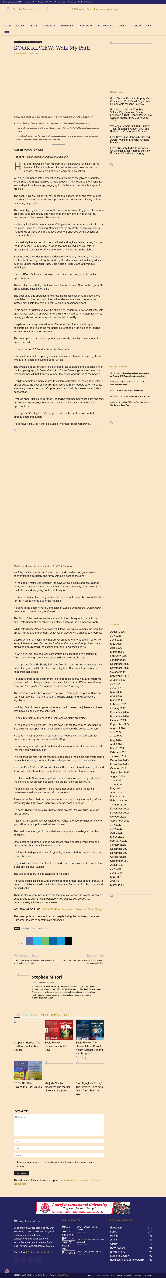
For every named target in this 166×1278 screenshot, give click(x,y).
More (6, 32)
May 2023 (116, 788)
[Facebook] (149, 2)
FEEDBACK (136, 26)
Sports (122, 26)
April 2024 (116, 744)
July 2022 (115, 824)
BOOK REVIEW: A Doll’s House (90, 1251)
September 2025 (119, 676)
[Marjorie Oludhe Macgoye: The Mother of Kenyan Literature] (59, 1070)
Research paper (105, 26)
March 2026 (117, 652)
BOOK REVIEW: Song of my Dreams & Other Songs (72, 909)
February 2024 (118, 752)
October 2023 (118, 768)
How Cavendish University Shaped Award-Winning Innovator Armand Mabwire (130, 139)
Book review (85, 26)
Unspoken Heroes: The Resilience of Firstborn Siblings (27, 1046)
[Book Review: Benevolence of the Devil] (59, 1030)
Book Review (31, 42)
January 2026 (118, 660)
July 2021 (115, 869)
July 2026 (115, 635)
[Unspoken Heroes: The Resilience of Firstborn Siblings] (28, 1030)
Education (19, 26)
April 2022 (116, 832)
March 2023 (117, 796)
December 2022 (119, 808)
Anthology (25, 928)
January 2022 (118, 844)
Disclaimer (138, 1275)
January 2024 (118, 756)
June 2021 (116, 873)
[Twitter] (157, 2)
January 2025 (118, 708)
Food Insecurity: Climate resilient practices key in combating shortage (83, 961)
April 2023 (116, 792)
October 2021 (118, 856)
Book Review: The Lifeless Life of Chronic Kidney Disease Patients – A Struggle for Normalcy (89, 1049)
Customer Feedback (86, 2)
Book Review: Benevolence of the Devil (56, 1046)
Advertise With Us (45, 2)
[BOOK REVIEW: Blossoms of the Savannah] (68, 1242)
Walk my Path (44, 928)
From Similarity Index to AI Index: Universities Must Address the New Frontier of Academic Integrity (130, 150)
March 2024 (117, 748)
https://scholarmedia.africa (43, 982)
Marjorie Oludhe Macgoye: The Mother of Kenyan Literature (57, 1086)
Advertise (91, 1275)
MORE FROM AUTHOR (55, 1015)
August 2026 (117, 631)
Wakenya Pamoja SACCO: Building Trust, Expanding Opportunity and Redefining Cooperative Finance (130, 128)
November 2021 (119, 852)
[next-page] (19, 1100)
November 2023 (119, 764)
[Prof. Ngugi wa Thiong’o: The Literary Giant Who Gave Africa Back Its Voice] (90, 1070)
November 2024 (119, 716)
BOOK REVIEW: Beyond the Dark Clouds (28, 1085)
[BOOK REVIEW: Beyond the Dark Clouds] (28, 1070)
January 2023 (118, 804)
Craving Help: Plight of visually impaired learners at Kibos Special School (34, 961)
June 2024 (116, 736)
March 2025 (117, 700)
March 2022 (117, 836)
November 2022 (119, 812)
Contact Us (71, 2)
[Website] (43, 1002)
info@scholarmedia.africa (39, 1252)
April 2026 (116, 648)
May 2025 (116, 692)
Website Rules (59, 2)
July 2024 (115, 732)
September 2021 (119, 861)
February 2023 (118, 800)
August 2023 (117, 776)
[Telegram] (61, 941)
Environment (67, 26)
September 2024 (119, 724)
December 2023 (119, 760)
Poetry (39, 42)
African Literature (20, 42)
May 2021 (116, 877)
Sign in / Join (31, 2)
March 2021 (117, 885)
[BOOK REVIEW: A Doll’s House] (68, 1254)
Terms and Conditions (124, 1275)
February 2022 (118, 840)
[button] (160, 25)
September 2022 (119, 820)
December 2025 (119, 664)
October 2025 (118, 672)
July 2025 (115, 684)
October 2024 (118, 720)
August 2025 (117, 680)
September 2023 (119, 772)
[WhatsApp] (45, 941)
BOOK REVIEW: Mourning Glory (130, 390)
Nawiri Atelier (64, 1275)
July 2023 (115, 780)
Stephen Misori (21, 53)
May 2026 (116, 643)
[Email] (68, 941)
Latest (7, 26)
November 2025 (119, 668)
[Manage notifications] (7, 1271)
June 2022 (116, 828)
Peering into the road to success (137, 396)
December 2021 (119, 848)
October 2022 (118, 816)
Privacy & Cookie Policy (105, 1275)
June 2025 (116, 688)
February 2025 (118, 704)
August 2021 (117, 865)
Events (148, 26)
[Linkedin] (153, 2)
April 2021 (116, 881)
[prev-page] (15, 1100)
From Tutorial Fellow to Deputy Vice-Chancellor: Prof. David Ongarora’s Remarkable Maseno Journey (131, 101)
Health (33, 26)
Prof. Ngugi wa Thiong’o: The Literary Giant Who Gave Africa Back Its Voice (90, 1088)
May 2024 (116, 740)
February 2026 (118, 656)
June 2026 (116, 639)
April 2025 (116, 696)
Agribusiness (49, 26)
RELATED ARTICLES (26, 1015)
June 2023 (116, 784)
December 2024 (119, 712)
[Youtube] (161, 2)
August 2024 (117, 728)
